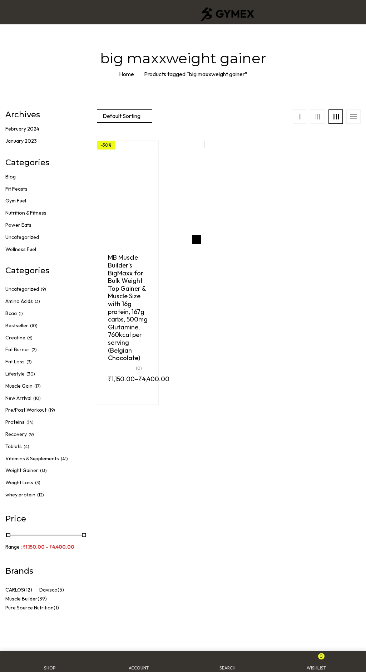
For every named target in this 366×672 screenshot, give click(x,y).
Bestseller (16, 325)
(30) (30, 374)
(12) (40, 494)
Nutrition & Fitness (25, 213)
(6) (30, 337)
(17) (37, 386)
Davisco (48, 590)
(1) (21, 313)
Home (126, 74)
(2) (34, 349)
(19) (51, 410)
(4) (26, 446)
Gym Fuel (15, 200)
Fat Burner (17, 349)
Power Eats (18, 225)
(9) (43, 289)
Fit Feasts (16, 189)
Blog (10, 176)
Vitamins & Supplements (32, 458)
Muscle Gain (19, 386)
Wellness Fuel (20, 249)
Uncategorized (22, 237)
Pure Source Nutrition (29, 607)
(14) (30, 422)
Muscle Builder (21, 598)
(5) (61, 590)
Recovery (16, 434)
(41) (64, 458)
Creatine (15, 337)
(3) (37, 301)
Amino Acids (19, 301)
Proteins (15, 422)
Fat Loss (15, 361)
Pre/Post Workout (25, 410)
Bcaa (11, 313)
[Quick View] (196, 239)
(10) (34, 325)
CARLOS (14, 590)
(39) (42, 598)
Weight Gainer (21, 470)
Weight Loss (19, 482)
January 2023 (21, 141)
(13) (43, 470)
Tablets (13, 446)
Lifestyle (15, 374)
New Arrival (18, 398)
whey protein (20, 494)
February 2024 (22, 129)
